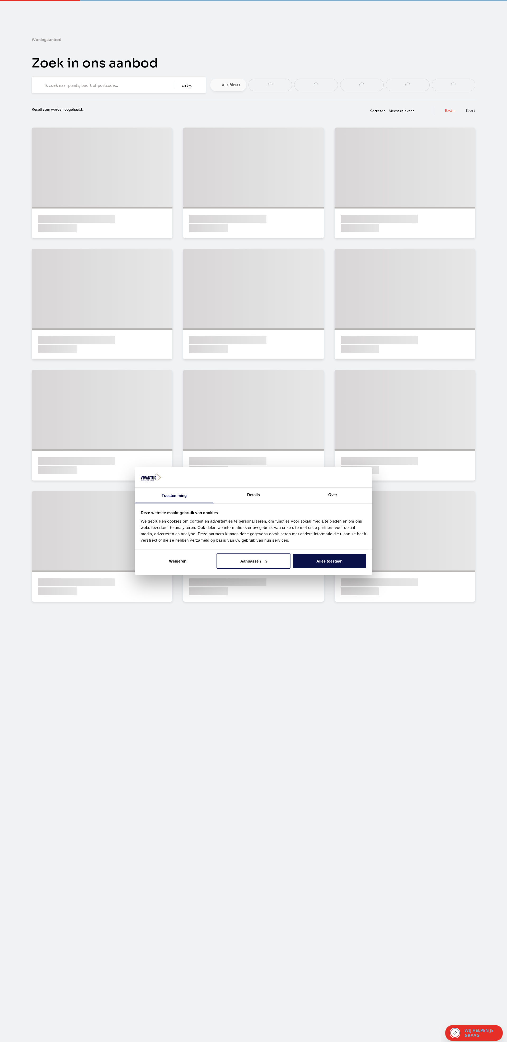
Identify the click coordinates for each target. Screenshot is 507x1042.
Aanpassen (250, 561)
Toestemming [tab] (174, 495)
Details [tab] (253, 494)
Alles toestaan (329, 561)
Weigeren (177, 561)
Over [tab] (332, 494)
